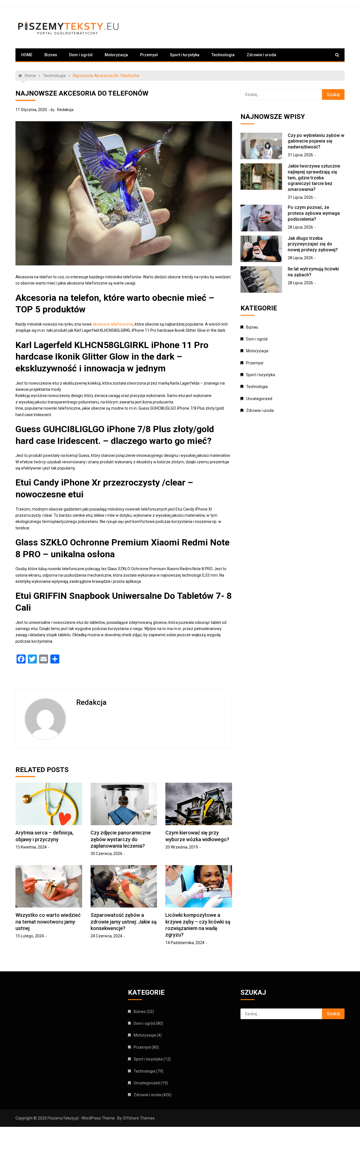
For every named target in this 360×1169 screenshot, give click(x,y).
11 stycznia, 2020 (31, 109)
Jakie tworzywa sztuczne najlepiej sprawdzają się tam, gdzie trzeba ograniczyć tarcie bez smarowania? (314, 177)
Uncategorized (259, 398)
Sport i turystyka (184, 55)
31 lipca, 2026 (300, 155)
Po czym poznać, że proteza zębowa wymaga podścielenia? (314, 213)
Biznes (50, 55)
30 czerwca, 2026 (106, 853)
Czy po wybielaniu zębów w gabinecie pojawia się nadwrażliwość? (316, 141)
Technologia (223, 55)
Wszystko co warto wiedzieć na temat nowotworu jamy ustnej (47, 921)
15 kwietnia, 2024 (31, 847)
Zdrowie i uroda (261, 55)
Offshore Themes (139, 1118)
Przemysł (149, 55)
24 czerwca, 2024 (106, 936)
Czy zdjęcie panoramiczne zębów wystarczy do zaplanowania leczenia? (121, 839)
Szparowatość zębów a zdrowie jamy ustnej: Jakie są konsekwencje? (124, 921)
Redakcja (65, 109)
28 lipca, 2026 (300, 227)
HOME (26, 55)
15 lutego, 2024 (29, 936)
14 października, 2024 (184, 942)
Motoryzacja (116, 55)
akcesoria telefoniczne (113, 324)
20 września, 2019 (181, 847)
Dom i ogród (81, 55)
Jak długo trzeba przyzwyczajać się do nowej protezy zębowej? (313, 244)
